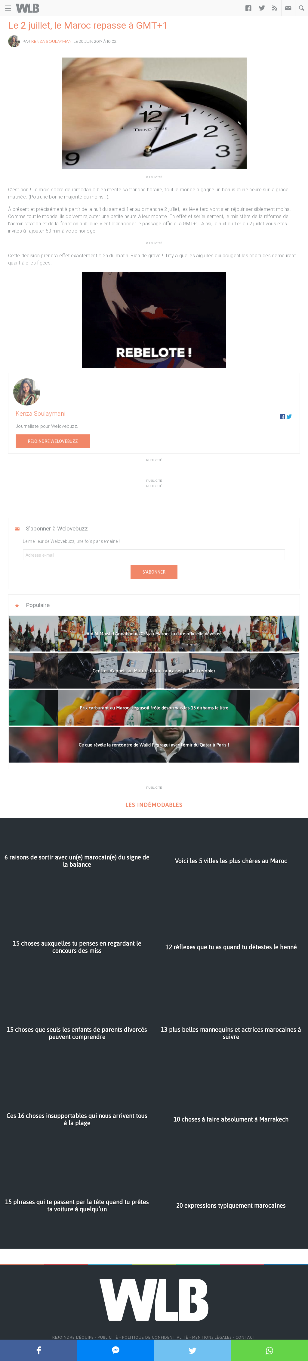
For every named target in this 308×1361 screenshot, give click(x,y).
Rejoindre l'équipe (73, 1337)
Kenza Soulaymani (51, 41)
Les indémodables (154, 805)
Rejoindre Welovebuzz (53, 441)
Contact (246, 1337)
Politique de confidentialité (155, 1337)
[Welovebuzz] (27, 8)
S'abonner (154, 572)
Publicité (108, 1337)
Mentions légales (212, 1337)
